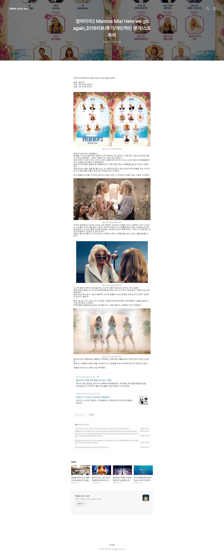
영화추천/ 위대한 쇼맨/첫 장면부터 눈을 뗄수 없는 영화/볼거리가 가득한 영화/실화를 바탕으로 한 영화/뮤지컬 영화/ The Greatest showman (107, 441)
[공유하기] (80, 415)
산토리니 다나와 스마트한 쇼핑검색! (93, 397)
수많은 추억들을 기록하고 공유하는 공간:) (88, 499)
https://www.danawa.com (86, 394)
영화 (76, 424)
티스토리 (112, 545)
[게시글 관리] (83, 415)
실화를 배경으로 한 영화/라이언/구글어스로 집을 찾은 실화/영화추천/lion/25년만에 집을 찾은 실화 (105, 431)
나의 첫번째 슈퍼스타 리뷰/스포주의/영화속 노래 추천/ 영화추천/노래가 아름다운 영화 (101, 428)
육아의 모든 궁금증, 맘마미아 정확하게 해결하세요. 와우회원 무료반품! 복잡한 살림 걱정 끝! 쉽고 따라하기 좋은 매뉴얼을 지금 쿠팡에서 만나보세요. (111, 384)
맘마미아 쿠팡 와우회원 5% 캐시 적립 (93, 380)
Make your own (19, 8)
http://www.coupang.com (85, 377)
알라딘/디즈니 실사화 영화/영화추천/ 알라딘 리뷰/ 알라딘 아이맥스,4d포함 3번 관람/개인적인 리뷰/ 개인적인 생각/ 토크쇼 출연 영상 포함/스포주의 (107, 435)
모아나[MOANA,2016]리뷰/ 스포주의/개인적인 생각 (91, 447)
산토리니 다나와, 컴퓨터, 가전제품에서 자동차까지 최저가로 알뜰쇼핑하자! (104, 401)
